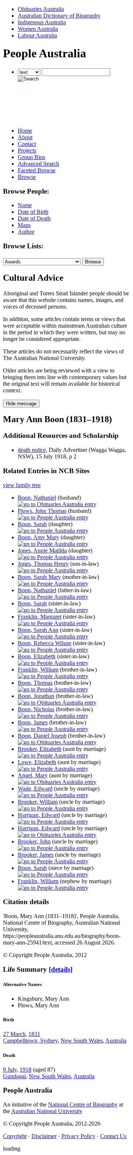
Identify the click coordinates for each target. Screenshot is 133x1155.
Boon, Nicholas (36, 709)
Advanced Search (38, 164)
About (25, 137)
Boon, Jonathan (36, 696)
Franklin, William (38, 669)
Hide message (21, 403)
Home (25, 130)
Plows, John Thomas (42, 511)
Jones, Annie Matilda (42, 550)
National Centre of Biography (82, 1104)
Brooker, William (38, 802)
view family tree (22, 485)
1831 (34, 1034)
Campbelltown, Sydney (30, 1040)
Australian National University (46, 1111)
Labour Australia (37, 35)
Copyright (15, 1136)
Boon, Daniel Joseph (42, 736)
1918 (25, 1069)
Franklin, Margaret (39, 617)
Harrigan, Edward (39, 815)
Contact (27, 144)
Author (26, 232)
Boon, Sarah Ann (38, 630)
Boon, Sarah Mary (39, 577)
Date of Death (34, 218)
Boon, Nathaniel (37, 497)
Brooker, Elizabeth (39, 749)
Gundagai (14, 1076)
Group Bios (31, 157)
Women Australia (38, 29)
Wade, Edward (35, 788)
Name (25, 205)
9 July (10, 1069)
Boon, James (33, 722)
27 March (14, 1034)
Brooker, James (36, 855)
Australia (115, 1040)
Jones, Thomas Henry (43, 564)
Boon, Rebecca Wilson (44, 643)
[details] (60, 969)
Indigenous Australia (42, 22)
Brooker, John (34, 841)
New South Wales (82, 1040)
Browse (27, 177)
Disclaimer (44, 1136)
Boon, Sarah (32, 524)
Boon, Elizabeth (36, 656)
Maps (24, 225)
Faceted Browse (36, 170)
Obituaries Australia (41, 9)
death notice (32, 450)
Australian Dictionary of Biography (59, 15)
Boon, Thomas (35, 683)
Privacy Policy (78, 1136)
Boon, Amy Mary (38, 537)
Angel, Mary (33, 775)
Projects (27, 150)
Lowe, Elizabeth (37, 762)
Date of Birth (33, 212)
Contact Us (113, 1136)
